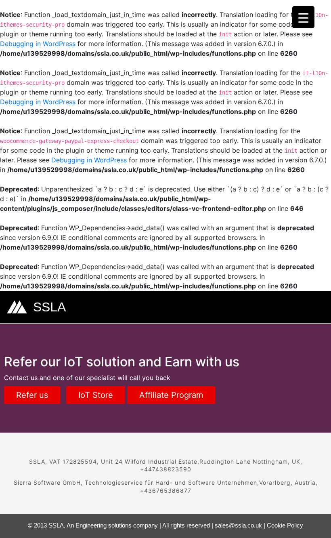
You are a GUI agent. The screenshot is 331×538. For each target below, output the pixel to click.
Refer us (32, 395)
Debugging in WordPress (37, 44)
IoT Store (95, 395)
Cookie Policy (285, 525)
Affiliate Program (171, 395)
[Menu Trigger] (303, 17)
